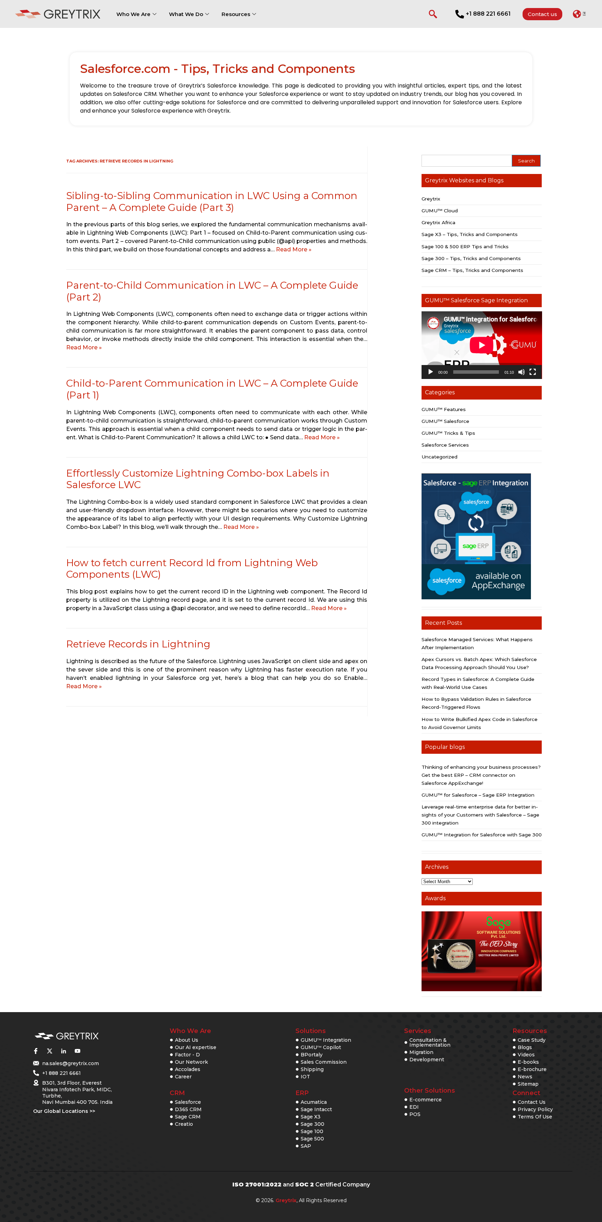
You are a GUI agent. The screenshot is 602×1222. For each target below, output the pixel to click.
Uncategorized (439, 457)
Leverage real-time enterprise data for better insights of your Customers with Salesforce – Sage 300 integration (480, 815)
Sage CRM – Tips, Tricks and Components (472, 270)
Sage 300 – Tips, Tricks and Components (471, 258)
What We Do (186, 14)
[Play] (430, 372)
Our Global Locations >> (64, 1111)
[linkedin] (63, 1051)
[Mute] (521, 372)
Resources (236, 14)
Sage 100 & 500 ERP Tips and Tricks (465, 246)
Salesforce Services (445, 445)
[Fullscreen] (532, 372)
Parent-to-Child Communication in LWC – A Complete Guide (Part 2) (212, 291)
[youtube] (77, 1051)
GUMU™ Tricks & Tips (448, 433)
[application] (482, 345)
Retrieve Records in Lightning (138, 644)
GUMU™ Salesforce (445, 421)
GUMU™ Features (444, 409)
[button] (579, 14)
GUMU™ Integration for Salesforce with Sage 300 (482, 834)
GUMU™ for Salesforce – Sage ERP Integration (478, 795)
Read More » (293, 249)
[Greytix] (66, 1036)
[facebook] (35, 1051)
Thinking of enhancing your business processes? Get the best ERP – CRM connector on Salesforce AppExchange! (481, 775)
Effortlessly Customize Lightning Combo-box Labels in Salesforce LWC (198, 479)
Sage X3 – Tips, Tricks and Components (470, 234)
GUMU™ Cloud (440, 210)
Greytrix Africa (438, 222)
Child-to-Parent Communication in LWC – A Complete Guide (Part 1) (212, 389)
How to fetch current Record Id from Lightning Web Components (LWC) (192, 568)
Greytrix (431, 199)
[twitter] (49, 1051)
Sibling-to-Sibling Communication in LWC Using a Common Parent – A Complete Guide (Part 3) (211, 201)
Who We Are (133, 14)
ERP (302, 1093)
